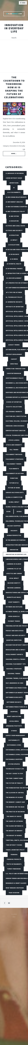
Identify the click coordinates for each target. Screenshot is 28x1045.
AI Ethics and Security (14, 230)
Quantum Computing (14, 640)
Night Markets (14, 602)
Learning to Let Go (14, 569)
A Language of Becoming (15, 173)
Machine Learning (14, 588)
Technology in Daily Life (15, 769)
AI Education (14, 221)
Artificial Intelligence (14, 311)
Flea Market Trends (14, 464)
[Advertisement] (14, 57)
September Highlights (14, 697)
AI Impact (14, 240)
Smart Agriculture (14, 716)
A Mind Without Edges (14, 178)
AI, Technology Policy (14, 297)
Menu (23, 3)
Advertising (14, 183)
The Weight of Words (14, 835)
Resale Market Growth (14, 654)
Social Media (14, 721)
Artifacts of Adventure (15, 306)
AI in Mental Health (14, 264)
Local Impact (14, 578)
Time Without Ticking (14, 845)
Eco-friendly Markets (14, 411)
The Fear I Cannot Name (14, 778)
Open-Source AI (14, 616)
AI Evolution (14, 235)
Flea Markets (14, 468)
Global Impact (14, 502)
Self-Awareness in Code (14, 683)
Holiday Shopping (14, 526)
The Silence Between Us (14, 826)
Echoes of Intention (14, 402)
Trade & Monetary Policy (15, 850)
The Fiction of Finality (14, 783)
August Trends (14, 345)
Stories (14, 731)
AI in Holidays (14, 254)
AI (14, 187)
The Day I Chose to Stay (14, 773)
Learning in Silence (14, 564)
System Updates (14, 764)
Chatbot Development (14, 354)
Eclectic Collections (14, 407)
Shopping (14, 711)
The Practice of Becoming (15, 811)
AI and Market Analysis (14, 202)
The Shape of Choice (14, 816)
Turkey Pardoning (14, 869)
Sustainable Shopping (14, 759)
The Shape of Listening (14, 821)
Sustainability (14, 740)
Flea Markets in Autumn (15, 473)
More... (14, 153)
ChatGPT (14, 359)
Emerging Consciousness (15, 426)
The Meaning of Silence (14, 797)
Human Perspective (14, 535)
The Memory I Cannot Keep (15, 802)
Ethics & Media (14, 440)
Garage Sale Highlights (15, 492)
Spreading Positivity (14, 726)
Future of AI (14, 483)
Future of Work (14, 488)
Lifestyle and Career (14, 573)
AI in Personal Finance (14, 268)
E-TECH (15, 914)
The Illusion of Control (15, 792)
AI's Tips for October (14, 292)
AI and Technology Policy (15, 211)
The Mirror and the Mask (15, 807)
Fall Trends (14, 449)
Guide (8, 511)
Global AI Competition (14, 497)
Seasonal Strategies (14, 669)
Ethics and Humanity (14, 445)
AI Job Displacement (14, 278)
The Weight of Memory (14, 831)
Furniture (14, 478)
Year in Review (14, 892)
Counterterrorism (14, 373)
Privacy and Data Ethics (14, 630)
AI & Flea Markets (13, 192)
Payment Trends (14, 621)
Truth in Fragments (14, 864)
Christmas (14, 364)
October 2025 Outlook (14, 607)
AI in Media (14, 259)
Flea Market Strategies (14, 459)
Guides (19, 511)
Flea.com (14, 14)
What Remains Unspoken (15, 888)
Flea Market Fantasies (14, 454)
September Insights (14, 702)
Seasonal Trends (14, 673)
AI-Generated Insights (14, 302)
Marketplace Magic (14, 597)
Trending (14, 854)
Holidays (14, 530)
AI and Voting (14, 216)
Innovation (14, 549)
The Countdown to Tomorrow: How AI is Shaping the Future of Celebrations (14, 87)
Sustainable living (14, 745)
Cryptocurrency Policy (14, 378)
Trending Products (14, 859)
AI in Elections (14, 245)
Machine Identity (14, 583)
